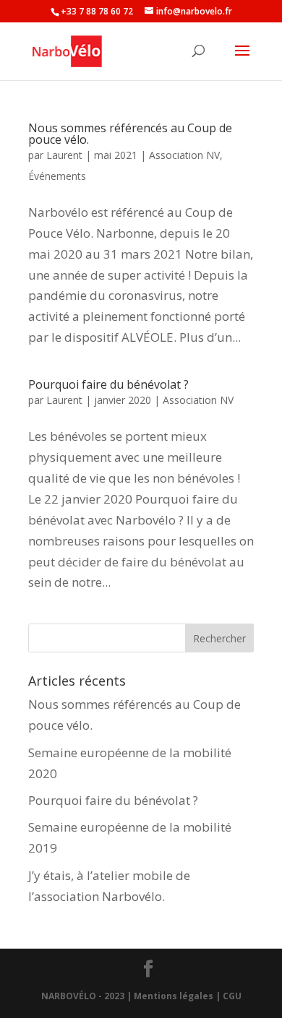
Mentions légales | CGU (188, 996)
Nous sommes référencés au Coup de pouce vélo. (130, 133)
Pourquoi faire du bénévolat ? (108, 384)
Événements (57, 176)
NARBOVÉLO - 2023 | (86, 996)
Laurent (64, 155)
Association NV (184, 155)
